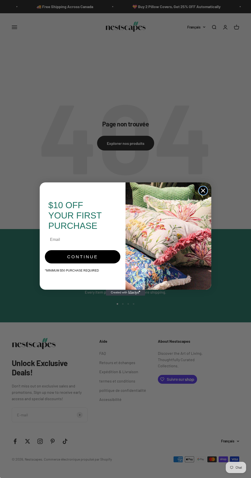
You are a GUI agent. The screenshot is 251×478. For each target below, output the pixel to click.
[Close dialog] (203, 190)
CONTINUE (82, 256)
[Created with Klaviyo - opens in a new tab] (125, 293)
